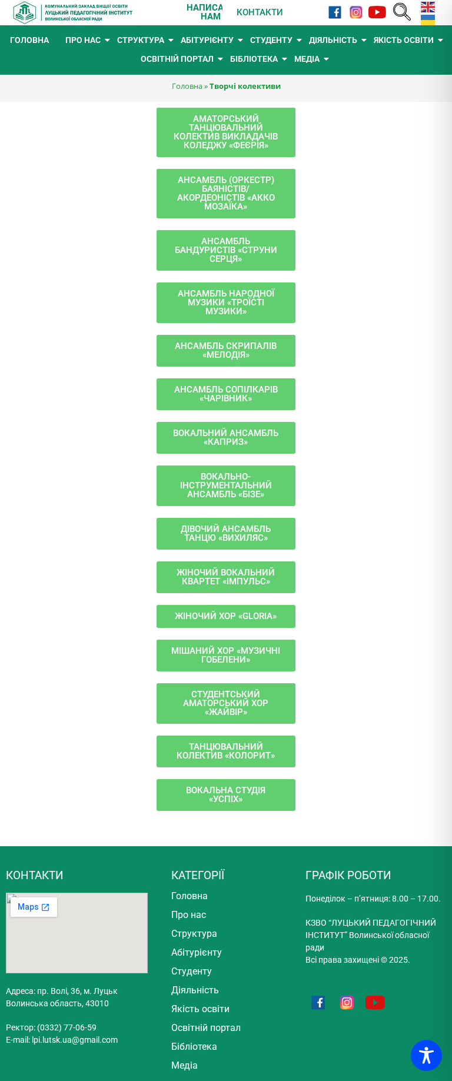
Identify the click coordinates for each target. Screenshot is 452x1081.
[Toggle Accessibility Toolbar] (426, 1055)
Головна (187, 86)
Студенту (191, 971)
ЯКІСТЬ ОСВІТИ (404, 40)
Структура (194, 933)
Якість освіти (200, 1009)
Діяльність (195, 990)
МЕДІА (307, 59)
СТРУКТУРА (140, 40)
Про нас (188, 914)
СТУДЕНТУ (271, 40)
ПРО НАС (83, 40)
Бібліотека (194, 1046)
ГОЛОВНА (29, 40)
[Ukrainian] (425, 18)
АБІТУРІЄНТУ (207, 40)
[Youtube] (376, 12)
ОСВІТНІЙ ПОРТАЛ (177, 59)
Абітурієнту (196, 952)
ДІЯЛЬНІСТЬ (333, 40)
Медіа (184, 1065)
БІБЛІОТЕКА (254, 59)
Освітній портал (206, 1027)
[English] (425, 6)
